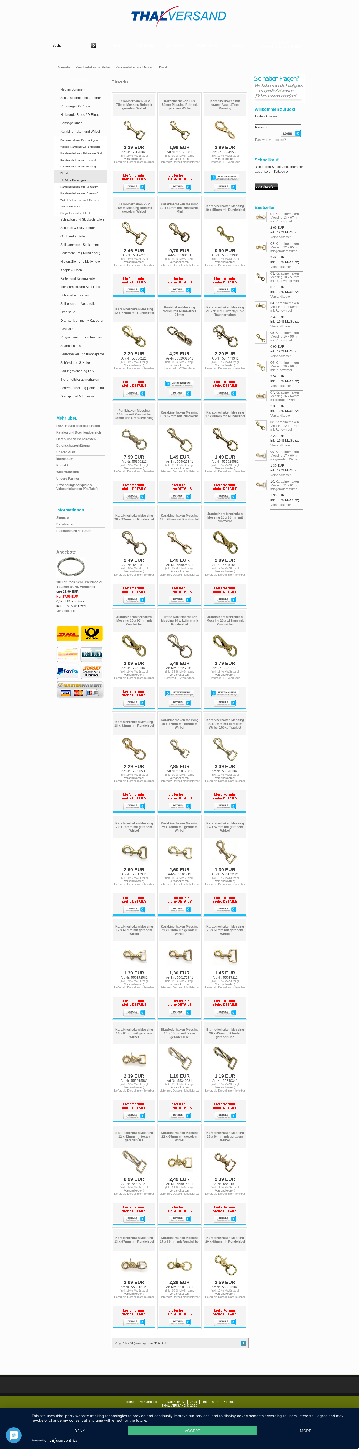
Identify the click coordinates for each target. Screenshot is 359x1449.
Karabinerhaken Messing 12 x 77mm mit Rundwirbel (134, 311)
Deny (79, 1430)
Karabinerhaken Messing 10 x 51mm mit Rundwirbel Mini (179, 207)
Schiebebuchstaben (74, 295)
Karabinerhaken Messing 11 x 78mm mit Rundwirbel (179, 517)
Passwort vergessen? (270, 140)
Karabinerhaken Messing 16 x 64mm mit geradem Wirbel (134, 1033)
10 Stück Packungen (73, 180)
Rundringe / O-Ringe (75, 106)
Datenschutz (176, 1402)
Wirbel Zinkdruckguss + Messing (79, 199)
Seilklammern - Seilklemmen (80, 245)
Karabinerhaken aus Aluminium (79, 186)
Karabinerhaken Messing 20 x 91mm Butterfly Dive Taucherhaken (225, 311)
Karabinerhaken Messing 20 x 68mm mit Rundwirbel (225, 1239)
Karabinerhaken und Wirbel (93, 67)
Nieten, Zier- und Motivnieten (81, 261)
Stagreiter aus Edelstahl (75, 213)
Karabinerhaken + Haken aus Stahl (81, 153)
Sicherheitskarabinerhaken (79, 379)
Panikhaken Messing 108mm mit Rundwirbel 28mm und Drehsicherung (134, 414)
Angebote (66, 552)
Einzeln (163, 67)
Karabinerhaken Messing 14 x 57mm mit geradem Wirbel (225, 827)
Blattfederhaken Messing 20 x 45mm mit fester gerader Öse (225, 1033)
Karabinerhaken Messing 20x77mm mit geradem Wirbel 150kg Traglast (225, 723)
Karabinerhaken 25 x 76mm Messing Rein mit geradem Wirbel (134, 207)
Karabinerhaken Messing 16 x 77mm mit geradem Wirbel (179, 723)
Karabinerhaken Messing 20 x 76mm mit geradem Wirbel (134, 827)
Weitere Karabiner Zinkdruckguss (80, 146)
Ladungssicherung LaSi (77, 371)
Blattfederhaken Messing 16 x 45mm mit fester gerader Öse (179, 1033)
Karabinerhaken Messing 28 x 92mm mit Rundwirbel (134, 517)
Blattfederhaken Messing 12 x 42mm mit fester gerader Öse (134, 1136)
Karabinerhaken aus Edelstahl (78, 159)
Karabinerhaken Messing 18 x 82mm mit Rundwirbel (134, 724)
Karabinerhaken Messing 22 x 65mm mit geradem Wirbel (179, 1136)
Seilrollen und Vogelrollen (79, 304)
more (305, 1430)
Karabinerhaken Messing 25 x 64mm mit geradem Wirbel (225, 1136)
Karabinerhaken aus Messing (134, 67)
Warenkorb (206, 45)
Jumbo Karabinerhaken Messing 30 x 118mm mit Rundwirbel (179, 620)
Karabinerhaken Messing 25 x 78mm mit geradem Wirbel (179, 827)
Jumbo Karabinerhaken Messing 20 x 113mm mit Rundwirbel (225, 620)
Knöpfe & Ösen (71, 270)
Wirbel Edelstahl (70, 206)
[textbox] (71, 45)
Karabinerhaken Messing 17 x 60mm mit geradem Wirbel (134, 930)
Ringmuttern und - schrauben (81, 337)
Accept (193, 1430)
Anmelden (145, 45)
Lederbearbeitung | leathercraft (82, 388)
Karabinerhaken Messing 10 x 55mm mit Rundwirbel (225, 208)
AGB (193, 1402)
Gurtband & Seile (72, 236)
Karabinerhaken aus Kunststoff (79, 193)
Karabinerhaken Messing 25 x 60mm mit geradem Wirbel (225, 930)
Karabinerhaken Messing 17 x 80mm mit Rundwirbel (225, 414)
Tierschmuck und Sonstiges (80, 287)
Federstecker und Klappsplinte (82, 354)
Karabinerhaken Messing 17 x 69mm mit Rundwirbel (179, 1239)
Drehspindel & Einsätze (77, 396)
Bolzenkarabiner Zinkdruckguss (79, 140)
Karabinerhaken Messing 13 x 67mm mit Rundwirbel (134, 1239)
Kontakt (229, 1402)
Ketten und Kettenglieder (78, 278)
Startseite (64, 67)
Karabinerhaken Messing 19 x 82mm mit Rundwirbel (179, 414)
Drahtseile (67, 312)
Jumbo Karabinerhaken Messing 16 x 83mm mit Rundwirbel (225, 517)
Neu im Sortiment (72, 89)
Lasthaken (67, 329)
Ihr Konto (176, 45)
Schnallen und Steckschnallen (82, 219)
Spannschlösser (72, 346)
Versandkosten (67, 611)
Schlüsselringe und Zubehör (80, 98)
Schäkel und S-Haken (76, 363)
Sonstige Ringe (71, 123)
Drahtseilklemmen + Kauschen (82, 320)
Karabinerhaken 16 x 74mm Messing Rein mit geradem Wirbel (180, 104)
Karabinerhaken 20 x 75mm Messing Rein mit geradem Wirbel (134, 104)
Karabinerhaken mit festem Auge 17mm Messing (225, 104)
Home (115, 45)
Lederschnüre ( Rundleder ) (80, 253)
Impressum (210, 1402)
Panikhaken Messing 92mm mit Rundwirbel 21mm (179, 311)
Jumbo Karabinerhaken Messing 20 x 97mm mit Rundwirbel (134, 620)
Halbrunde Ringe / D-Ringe (80, 115)
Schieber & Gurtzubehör (77, 228)
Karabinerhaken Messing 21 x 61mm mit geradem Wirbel (179, 930)
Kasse (237, 45)
